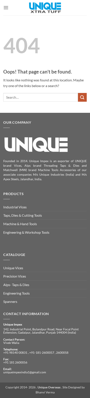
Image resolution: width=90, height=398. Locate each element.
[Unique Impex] (45, 7)
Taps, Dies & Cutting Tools (22, 215)
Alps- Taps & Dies (16, 285)
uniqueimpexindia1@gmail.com (24, 372)
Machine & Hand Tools (20, 224)
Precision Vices (14, 276)
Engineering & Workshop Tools (26, 232)
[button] (6, 7)
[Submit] (82, 97)
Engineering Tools (16, 293)
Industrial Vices (15, 207)
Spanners (10, 301)
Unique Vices (13, 268)
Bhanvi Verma (45, 392)
